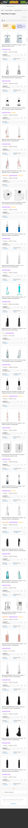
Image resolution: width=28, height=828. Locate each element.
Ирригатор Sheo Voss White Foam (14, 108)
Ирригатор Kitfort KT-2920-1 (14, 297)
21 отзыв (13, 241)
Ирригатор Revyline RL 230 (14, 329)
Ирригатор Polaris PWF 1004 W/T (13, 77)
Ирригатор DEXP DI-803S (13, 486)
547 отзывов (14, 178)
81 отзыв (13, 398)
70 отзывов (13, 430)
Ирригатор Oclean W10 (13, 140)
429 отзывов (14, 367)
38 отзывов (13, 556)
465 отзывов (14, 83)
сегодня (14, 59)
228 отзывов (14, 461)
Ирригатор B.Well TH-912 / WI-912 (14, 360)
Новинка (3, 333)
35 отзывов (13, 209)
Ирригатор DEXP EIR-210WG (14, 518)
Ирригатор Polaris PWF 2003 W (13, 455)
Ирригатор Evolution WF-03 (14, 234)
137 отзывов (14, 682)
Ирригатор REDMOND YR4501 (13, 676)
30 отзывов (13, 146)
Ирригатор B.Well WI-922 (14, 45)
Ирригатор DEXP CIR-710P (13, 392)
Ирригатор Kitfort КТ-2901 (14, 581)
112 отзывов (14, 619)
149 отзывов (14, 524)
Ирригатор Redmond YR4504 (14, 644)
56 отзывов (13, 493)
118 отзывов (14, 115)
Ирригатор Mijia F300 (13, 266)
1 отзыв (12, 335)
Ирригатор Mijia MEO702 (13, 423)
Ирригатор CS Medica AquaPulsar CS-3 (14, 549)
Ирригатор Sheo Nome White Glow (14, 203)
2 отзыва (12, 650)
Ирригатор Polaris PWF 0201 (14, 739)
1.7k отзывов (13, 52)
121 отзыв (13, 745)
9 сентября (16, 374)
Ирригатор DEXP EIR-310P (14, 171)
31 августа (15, 564)
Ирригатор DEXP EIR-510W (13, 612)
